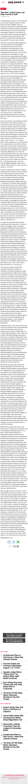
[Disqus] (14, 569)
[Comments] (18, 542)
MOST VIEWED (4, 651)
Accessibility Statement (14, 778)
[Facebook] (9, 542)
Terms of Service (15, 777)
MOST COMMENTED (5, 703)
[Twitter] (13, 542)
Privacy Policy (22, 777)
